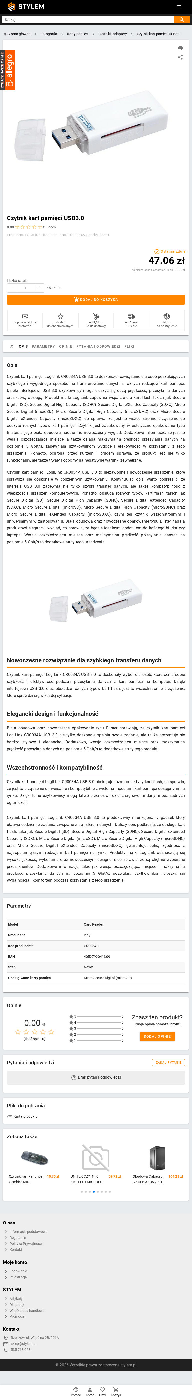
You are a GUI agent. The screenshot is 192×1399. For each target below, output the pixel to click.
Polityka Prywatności (25, 1244)
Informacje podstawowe (28, 1232)
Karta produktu (25, 1116)
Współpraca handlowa (27, 1311)
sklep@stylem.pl (23, 1344)
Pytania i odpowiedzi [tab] (98, 346)
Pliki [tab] (129, 346)
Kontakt (15, 1250)
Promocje (16, 1316)
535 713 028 (20, 1350)
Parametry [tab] (43, 346)
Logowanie (18, 1271)
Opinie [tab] (65, 346)
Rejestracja (18, 1277)
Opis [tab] (23, 346)
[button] (82, 1192)
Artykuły (16, 1299)
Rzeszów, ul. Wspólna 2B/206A (35, 1338)
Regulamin (17, 1238)
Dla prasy (16, 1305)
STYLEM (31, 6)
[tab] (12, 346)
